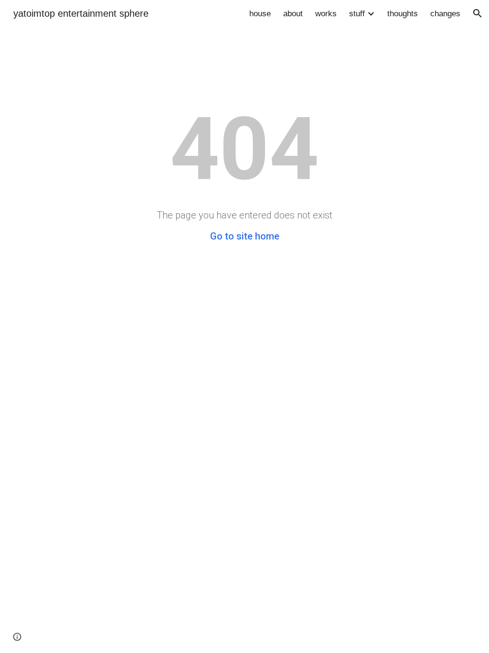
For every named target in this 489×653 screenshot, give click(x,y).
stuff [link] (357, 13)
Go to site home (244, 236)
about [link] (293, 13)
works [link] (326, 13)
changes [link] (445, 13)
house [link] (260, 13)
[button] (477, 13)
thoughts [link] (402, 13)
